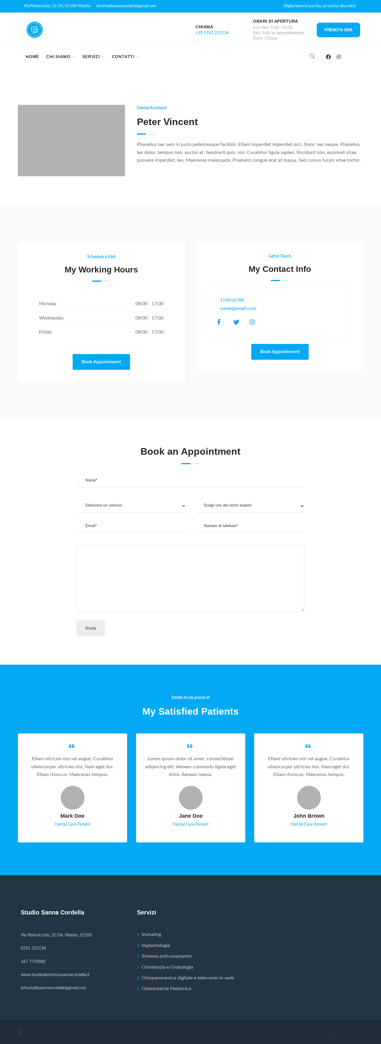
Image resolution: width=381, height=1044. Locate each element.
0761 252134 (33, 948)
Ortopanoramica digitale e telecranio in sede (188, 978)
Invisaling (151, 934)
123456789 (232, 300)
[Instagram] (338, 57)
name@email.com (238, 308)
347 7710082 (33, 962)
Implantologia (156, 945)
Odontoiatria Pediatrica (166, 988)
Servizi (91, 56)
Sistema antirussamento (167, 956)
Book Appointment (101, 361)
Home (32, 56)
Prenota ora (338, 30)
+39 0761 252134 (212, 33)
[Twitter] (240, 322)
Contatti (123, 56)
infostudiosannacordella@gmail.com (126, 6)
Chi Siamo (58, 56)
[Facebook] (328, 57)
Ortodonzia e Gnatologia (167, 967)
